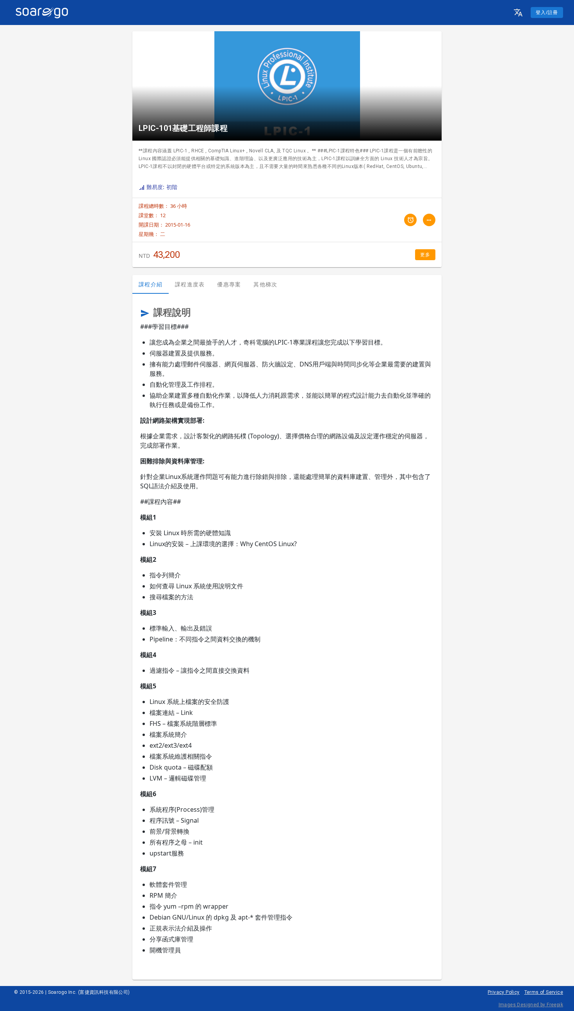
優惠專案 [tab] (229, 284)
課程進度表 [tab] (190, 284)
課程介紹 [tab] (150, 284)
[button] (518, 12)
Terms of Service (543, 992)
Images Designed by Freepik (531, 1004)
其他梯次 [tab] (265, 284)
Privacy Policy (504, 992)
